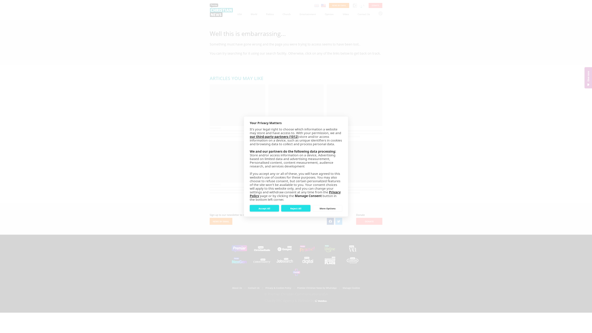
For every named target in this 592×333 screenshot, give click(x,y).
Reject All (295, 208)
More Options (327, 208)
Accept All (264, 208)
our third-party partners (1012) (274, 136)
